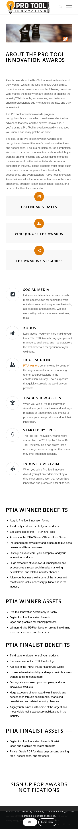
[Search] (58, 7)
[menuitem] (58, 7)
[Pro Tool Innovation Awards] (32, 7)
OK (30, 822)
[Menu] (67, 7)
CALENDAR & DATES (39, 206)
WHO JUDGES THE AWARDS (39, 233)
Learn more (47, 822)
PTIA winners (31, 365)
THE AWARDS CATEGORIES (39, 260)
